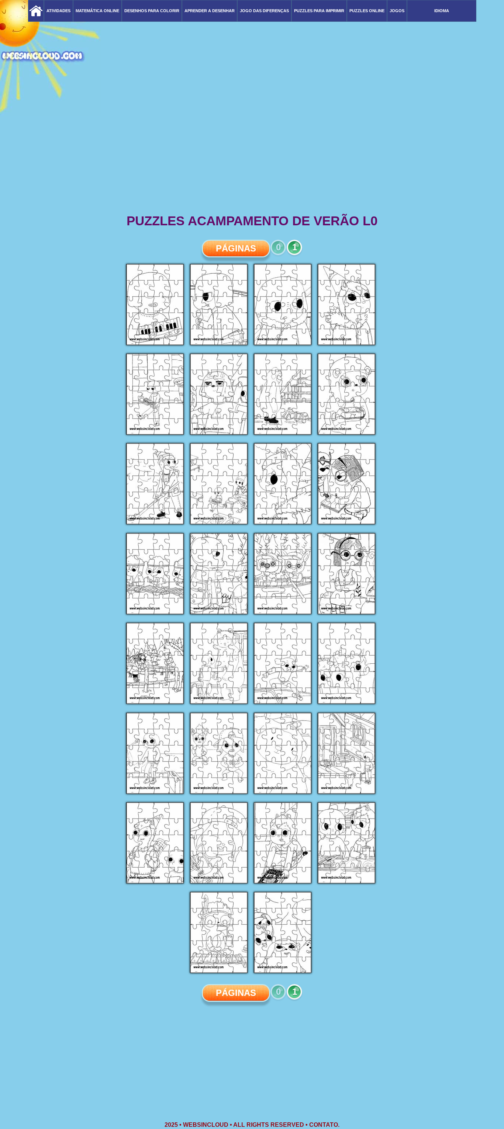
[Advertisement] (252, 154)
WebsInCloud (205, 1125)
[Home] (36, 11)
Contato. (324, 1125)
